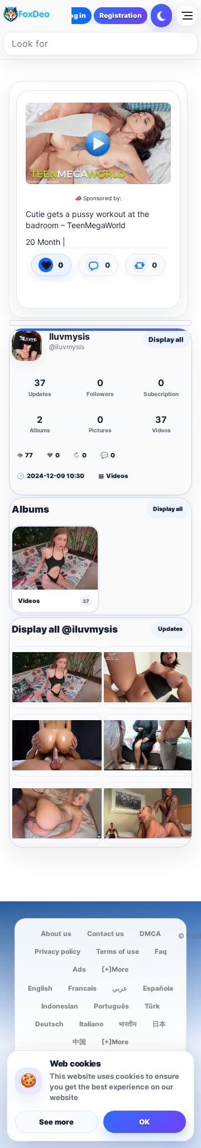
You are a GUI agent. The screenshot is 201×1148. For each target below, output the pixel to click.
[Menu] (187, 15)
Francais (82, 988)
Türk (152, 1006)
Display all (166, 339)
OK (144, 1121)
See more (56, 1121)
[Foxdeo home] (35, 15)
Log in (75, 15)
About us (56, 933)
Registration (120, 15)
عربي (119, 988)
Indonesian (59, 1006)
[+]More (115, 969)
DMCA (150, 933)
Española (158, 988)
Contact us (105, 933)
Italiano (91, 1024)
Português (111, 1006)
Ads (79, 969)
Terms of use (117, 951)
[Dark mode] (161, 15)
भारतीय (128, 1024)
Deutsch (49, 1024)
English (40, 988)
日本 (159, 1024)
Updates (170, 629)
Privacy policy (57, 951)
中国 (79, 1042)
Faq (161, 951)
